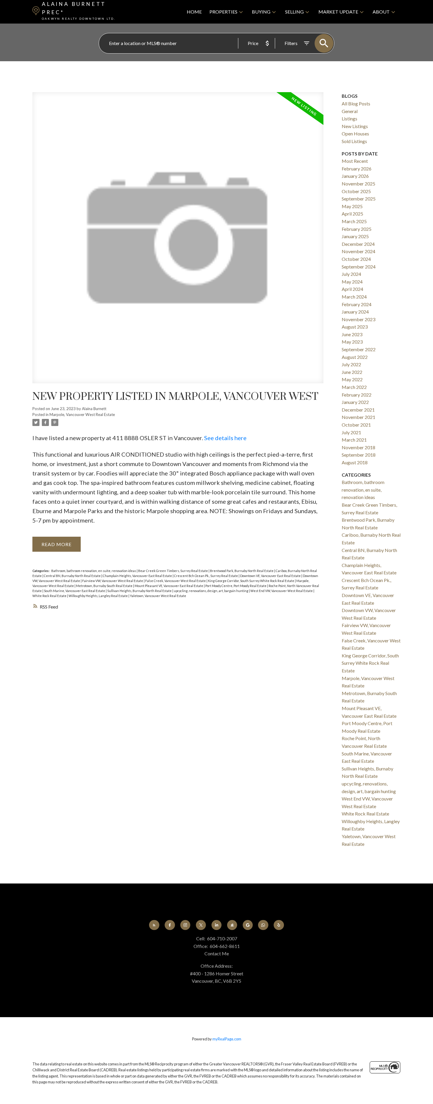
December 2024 (358, 244)
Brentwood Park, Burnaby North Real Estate (242, 571)
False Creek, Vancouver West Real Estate (175, 581)
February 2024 (356, 304)
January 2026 (355, 176)
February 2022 (356, 394)
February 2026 (356, 168)
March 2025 (354, 221)
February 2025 (356, 229)
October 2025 (356, 191)
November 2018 (358, 447)
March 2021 (354, 439)
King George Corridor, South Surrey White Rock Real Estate (251, 581)
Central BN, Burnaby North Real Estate (72, 576)
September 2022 (359, 349)
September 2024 (359, 266)
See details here (225, 437)
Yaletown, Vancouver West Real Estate (158, 596)
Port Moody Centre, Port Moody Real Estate (236, 586)
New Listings (355, 126)
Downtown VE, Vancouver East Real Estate (270, 576)
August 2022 (355, 357)
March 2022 (354, 387)
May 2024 (352, 281)
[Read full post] (177, 241)
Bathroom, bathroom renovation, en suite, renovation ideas (94, 571)
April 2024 (352, 289)
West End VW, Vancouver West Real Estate (281, 591)
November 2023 (358, 319)
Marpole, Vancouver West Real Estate (82, 414)
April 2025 (352, 213)
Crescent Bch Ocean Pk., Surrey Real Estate (206, 576)
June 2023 (352, 334)
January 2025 (355, 236)
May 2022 (352, 379)
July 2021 (351, 432)
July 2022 (351, 364)
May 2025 (352, 206)
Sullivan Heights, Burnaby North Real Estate (139, 591)
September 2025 (359, 198)
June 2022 (352, 372)
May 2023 (352, 341)
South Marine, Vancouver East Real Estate (75, 591)
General (350, 111)
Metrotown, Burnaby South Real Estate (104, 586)
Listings (349, 118)
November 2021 (358, 417)
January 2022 (355, 402)
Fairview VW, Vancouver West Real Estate (113, 581)
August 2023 (355, 326)
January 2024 (355, 311)
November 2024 (358, 251)
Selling (294, 11)
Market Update (338, 11)
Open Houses (355, 133)
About (381, 11)
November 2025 (358, 183)
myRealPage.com (226, 1039)
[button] (154, 925)
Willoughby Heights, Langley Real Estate (98, 596)
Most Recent (355, 161)
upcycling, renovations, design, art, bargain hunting (211, 591)
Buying (261, 11)
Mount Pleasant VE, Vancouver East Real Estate (169, 586)
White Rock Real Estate (49, 596)
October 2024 (356, 259)
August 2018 (355, 462)
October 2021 (356, 424)
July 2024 (351, 274)
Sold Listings (354, 141)
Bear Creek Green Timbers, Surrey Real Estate (173, 571)
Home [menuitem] (194, 11)
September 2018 (359, 454)
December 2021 (358, 409)
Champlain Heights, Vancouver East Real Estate (138, 576)
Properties (223, 11)
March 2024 (354, 296)
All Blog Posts (356, 103)
